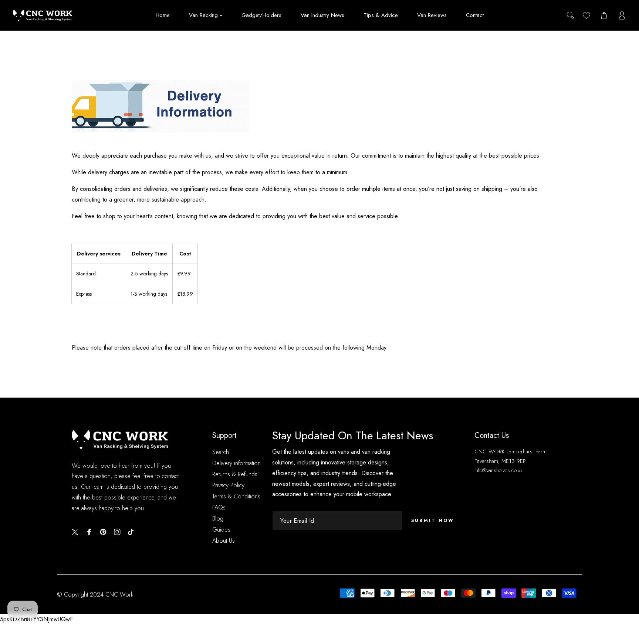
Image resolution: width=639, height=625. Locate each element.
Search (220, 452)
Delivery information (236, 463)
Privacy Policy (228, 485)
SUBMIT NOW (432, 520)
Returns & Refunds (234, 474)
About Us (223, 540)
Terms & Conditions (236, 496)
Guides (221, 529)
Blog (217, 518)
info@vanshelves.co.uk (498, 470)
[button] (604, 15)
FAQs (219, 507)
